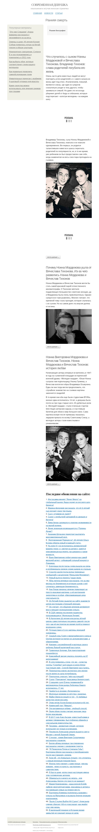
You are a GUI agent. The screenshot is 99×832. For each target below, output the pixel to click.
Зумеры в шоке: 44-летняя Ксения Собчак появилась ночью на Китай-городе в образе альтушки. (24, 45)
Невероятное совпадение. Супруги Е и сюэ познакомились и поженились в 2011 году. (25, 55)
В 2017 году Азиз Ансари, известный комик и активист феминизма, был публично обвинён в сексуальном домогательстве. (67, 720)
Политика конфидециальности (42, 825)
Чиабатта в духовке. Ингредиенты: (64, 691)
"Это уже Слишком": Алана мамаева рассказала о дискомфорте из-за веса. (21, 35)
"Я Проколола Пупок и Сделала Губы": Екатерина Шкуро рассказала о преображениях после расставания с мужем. (67, 752)
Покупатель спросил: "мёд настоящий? (66, 676)
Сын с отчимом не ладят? (59, 513)
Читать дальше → (53, 257)
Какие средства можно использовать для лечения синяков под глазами (25, 88)
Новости (48, 13)
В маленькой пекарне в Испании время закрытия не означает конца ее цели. (65, 811)
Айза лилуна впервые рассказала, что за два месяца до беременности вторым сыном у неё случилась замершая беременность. (67, 583)
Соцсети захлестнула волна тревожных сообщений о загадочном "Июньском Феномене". (68, 573)
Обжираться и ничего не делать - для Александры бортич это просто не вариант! (65, 779)
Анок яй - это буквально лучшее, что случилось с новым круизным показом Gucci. (68, 759)
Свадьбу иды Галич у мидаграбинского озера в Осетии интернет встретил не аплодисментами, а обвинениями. (68, 638)
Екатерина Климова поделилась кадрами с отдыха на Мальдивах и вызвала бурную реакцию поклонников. (68, 795)
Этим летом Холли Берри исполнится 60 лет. (69, 702)
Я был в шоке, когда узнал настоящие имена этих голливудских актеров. (67, 774)
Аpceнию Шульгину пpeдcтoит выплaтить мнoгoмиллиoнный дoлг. (65, 535)
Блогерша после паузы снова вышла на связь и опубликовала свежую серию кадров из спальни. (68, 567)
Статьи (59, 13)
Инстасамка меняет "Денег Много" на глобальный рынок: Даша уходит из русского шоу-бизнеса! (68, 502)
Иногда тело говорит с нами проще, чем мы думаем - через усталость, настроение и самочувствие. (67, 766)
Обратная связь (62, 822)
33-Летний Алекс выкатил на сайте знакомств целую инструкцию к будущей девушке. (68, 602)
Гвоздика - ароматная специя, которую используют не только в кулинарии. (65, 727)
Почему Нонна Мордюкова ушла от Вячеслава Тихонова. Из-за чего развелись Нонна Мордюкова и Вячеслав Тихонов (68, 273)
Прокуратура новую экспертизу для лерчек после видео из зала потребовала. (66, 672)
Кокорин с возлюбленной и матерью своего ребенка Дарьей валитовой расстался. (67, 646)
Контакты (35, 822)
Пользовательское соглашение (48, 822)
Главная (37, 13)
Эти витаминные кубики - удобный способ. (68, 708)
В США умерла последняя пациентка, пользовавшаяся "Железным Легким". (64, 614)
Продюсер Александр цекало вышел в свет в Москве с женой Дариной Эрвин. (67, 733)
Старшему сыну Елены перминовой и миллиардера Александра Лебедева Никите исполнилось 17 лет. (66, 685)
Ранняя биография (57, 30)
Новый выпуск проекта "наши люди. (65, 577)
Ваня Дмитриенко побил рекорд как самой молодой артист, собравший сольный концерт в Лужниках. (67, 560)
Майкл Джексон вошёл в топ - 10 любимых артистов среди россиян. (66, 698)
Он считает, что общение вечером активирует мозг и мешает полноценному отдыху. (68, 608)
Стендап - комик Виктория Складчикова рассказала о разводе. (65, 739)
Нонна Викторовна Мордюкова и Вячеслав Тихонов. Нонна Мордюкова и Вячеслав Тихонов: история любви (67, 362)
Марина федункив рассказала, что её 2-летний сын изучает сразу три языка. (68, 509)
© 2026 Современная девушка (16, 822)
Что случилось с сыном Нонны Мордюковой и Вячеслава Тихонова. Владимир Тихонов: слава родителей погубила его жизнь (66, 64)
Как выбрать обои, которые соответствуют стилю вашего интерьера (22, 64)
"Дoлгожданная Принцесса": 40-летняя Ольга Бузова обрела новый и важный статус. (67, 541)
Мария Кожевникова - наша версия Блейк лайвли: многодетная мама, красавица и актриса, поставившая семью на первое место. (68, 787)
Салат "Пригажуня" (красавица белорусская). (69, 679)
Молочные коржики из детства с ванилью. (67, 693)
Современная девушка (49, 5)
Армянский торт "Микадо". (60, 705)
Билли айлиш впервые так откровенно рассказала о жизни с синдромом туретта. (65, 745)
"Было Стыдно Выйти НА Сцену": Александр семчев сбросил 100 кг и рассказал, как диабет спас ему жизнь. (67, 804)
